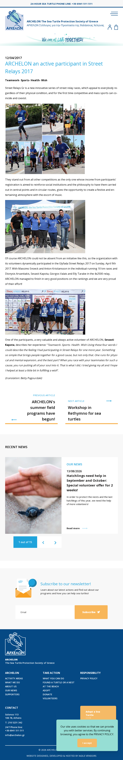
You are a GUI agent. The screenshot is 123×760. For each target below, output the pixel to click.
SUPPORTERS (12, 694)
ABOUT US (10, 686)
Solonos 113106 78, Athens (13, 716)
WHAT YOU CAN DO (53, 678)
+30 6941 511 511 (14, 729)
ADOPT (46, 690)
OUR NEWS (11, 690)
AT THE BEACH (51, 686)
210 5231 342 (13, 722)
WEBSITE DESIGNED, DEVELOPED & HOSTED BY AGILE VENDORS (61, 755)
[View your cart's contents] (116, 27)
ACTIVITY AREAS (14, 678)
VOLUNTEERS (50, 698)
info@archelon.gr (15, 735)
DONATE (47, 694)
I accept (87, 742)
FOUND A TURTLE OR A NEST (58, 682)
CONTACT (11, 707)
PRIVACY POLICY (88, 678)
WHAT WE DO (12, 682)
